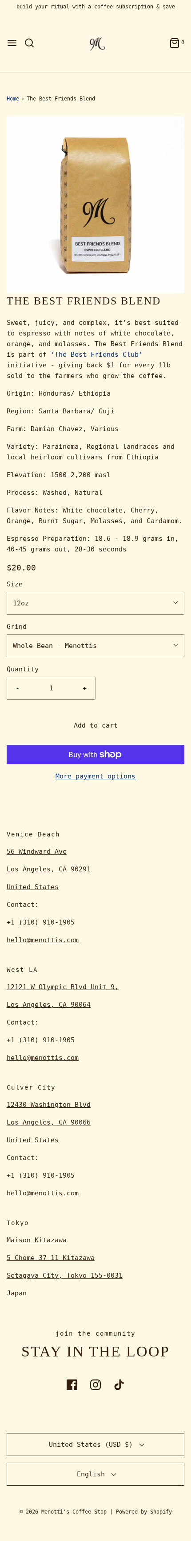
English (93, 1474)
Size (15, 584)
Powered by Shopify (144, 1512)
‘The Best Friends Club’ (97, 354)
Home (13, 99)
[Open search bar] (32, 43)
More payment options (95, 776)
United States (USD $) (93, 1445)
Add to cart (96, 725)
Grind (17, 627)
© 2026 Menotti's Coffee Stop (63, 1512)
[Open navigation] (12, 43)
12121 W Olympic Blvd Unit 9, (63, 987)
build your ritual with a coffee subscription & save (95, 7)
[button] (95, 204)
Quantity (23, 669)
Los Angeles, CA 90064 (49, 1005)
